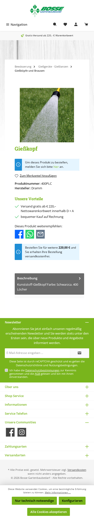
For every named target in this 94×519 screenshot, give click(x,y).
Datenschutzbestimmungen (42, 370)
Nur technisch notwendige (34, 500)
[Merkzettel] (65, 25)
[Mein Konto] (76, 25)
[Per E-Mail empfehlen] (40, 234)
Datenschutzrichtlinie (29, 365)
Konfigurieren (72, 500)
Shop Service (14, 396)
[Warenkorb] (86, 25)
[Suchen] (55, 25)
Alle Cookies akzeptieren (48, 512)
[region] (47, 115)
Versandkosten (76, 470)
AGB (37, 373)
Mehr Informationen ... (58, 492)
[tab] (49, 284)
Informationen (16, 404)
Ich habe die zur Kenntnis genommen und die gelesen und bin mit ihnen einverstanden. (42, 373)
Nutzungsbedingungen (63, 365)
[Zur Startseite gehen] (47, 10)
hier (56, 167)
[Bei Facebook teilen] (19, 234)
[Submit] (79, 353)
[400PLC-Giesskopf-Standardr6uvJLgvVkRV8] (47, 115)
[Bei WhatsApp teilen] (29, 234)
